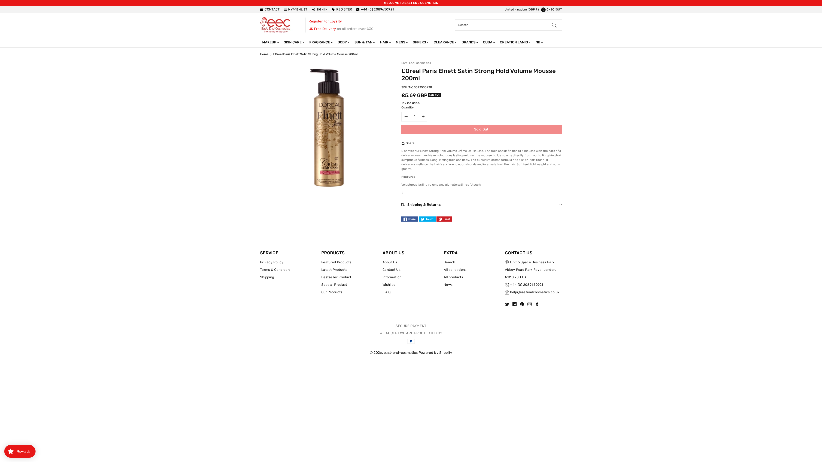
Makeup (269, 42)
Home (264, 54)
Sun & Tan (363, 42)
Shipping (267, 277)
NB (538, 42)
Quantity (407, 107)
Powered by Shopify (435, 353)
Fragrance (320, 42)
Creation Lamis (514, 42)
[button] (551, 9)
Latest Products (334, 270)
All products (453, 277)
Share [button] (410, 143)
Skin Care (293, 42)
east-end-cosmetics (401, 353)
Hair (384, 42)
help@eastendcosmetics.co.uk (534, 292)
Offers (420, 42)
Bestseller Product (336, 277)
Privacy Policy (271, 262)
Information (392, 277)
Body (343, 42)
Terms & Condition (275, 270)
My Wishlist (297, 9)
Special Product (334, 285)
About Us (390, 262)
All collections (455, 270)
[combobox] (508, 25)
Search (449, 262)
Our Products (331, 292)
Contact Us (392, 270)
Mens (401, 42)
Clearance (444, 42)
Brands (469, 42)
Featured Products (336, 262)
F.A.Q (387, 292)
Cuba (488, 42)
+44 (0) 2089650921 (526, 285)
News (448, 285)
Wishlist (389, 285)
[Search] (554, 25)
